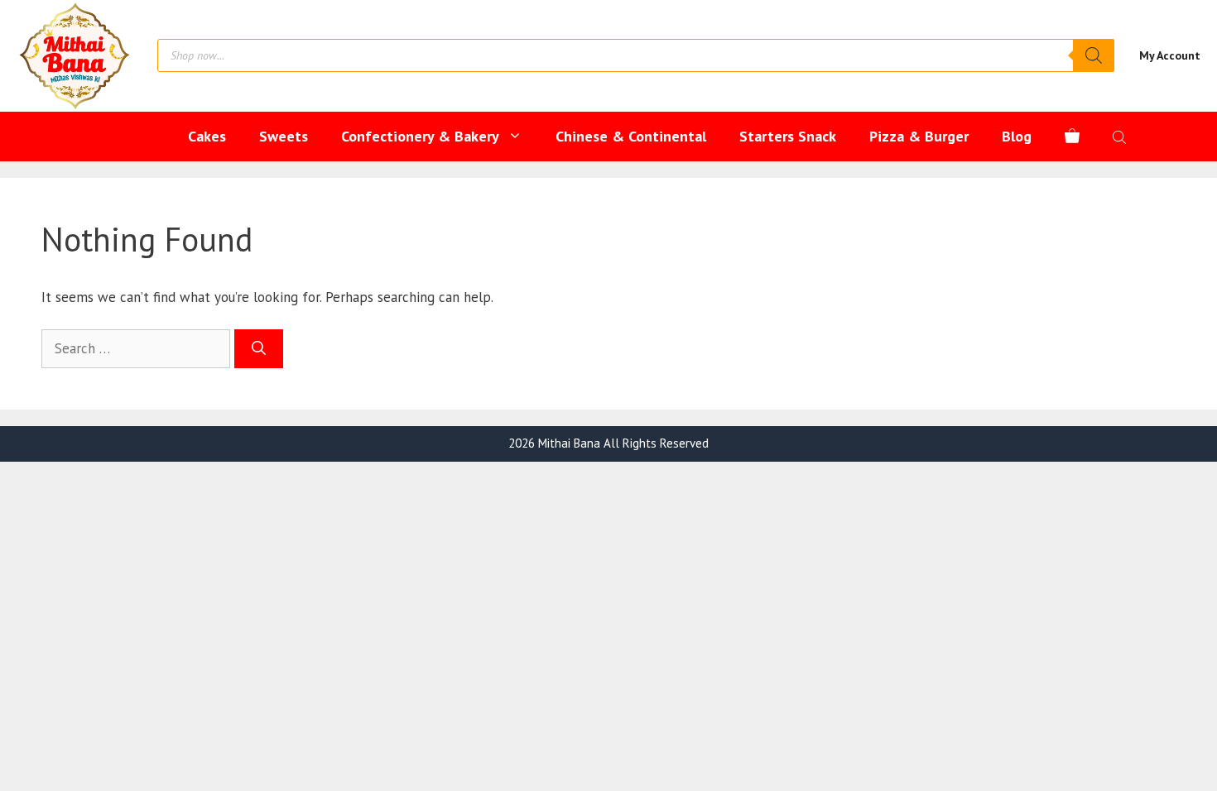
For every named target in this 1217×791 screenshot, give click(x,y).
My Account (1169, 55)
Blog (1017, 136)
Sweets (283, 136)
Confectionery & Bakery (420, 136)
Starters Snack (787, 136)
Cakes (207, 136)
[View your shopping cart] (1072, 136)
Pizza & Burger (919, 136)
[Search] (1093, 55)
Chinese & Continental (631, 136)
